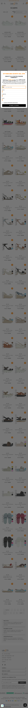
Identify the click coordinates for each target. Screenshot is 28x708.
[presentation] (2, 705)
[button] (26, 72)
